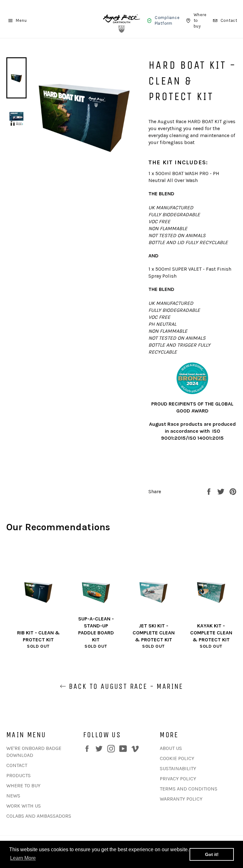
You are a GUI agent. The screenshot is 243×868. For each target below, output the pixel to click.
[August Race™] (121, 20)
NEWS (13, 796)
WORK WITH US (23, 806)
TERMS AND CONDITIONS (188, 789)
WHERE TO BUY (23, 786)
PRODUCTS (18, 775)
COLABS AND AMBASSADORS (38, 816)
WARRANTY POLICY (181, 799)
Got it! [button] (212, 854)
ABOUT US (171, 748)
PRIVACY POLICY (178, 779)
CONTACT (16, 765)
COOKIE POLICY (177, 758)
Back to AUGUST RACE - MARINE (124, 686)
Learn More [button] (23, 858)
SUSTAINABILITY (178, 768)
